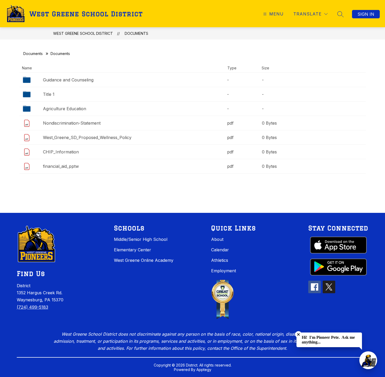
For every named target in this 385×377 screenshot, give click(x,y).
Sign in (366, 14)
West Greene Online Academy (143, 260)
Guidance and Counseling (68, 79)
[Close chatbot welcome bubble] (298, 334)
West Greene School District (83, 33)
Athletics (219, 260)
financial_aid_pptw (61, 166)
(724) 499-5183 (32, 307)
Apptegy (203, 369)
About (217, 239)
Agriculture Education (64, 108)
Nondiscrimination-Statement (72, 123)
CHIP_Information (61, 151)
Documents (136, 33)
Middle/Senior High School (140, 239)
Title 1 (48, 94)
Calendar (220, 249)
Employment (223, 270)
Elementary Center (132, 249)
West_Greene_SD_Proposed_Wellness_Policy (87, 137)
